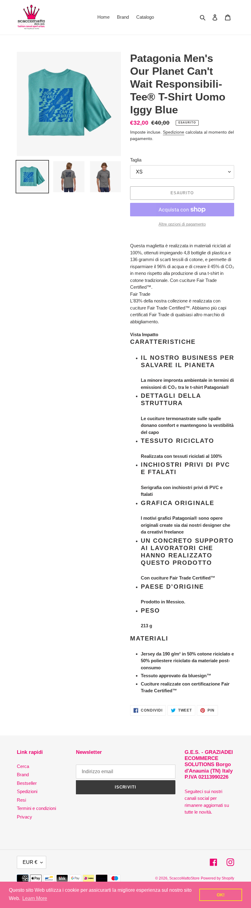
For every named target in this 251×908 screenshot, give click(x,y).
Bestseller (27, 783)
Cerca (23, 766)
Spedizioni (27, 791)
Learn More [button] (34, 898)
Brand (23, 774)
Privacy (24, 816)
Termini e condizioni (36, 808)
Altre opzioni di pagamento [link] (182, 224)
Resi (21, 800)
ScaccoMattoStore (184, 878)
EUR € (30, 862)
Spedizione (173, 132)
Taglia (135, 159)
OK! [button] (221, 894)
